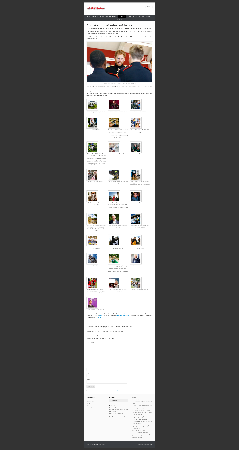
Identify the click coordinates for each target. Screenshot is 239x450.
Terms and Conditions (137, 437)
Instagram (149, 16)
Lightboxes (89, 403)
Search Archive (90, 401)
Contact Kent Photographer (138, 399)
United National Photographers (123, 315)
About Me (95, 16)
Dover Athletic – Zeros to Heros (116, 413)
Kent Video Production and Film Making (141, 434)
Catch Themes (149, 444)
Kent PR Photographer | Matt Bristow (140, 432)
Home (88, 16)
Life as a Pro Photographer (136, 16)
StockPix (101, 315)
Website (88, 379)
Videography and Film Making (108, 16)
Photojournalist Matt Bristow (138, 435)
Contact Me (119, 19)
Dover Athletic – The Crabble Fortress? (118, 415)
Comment (89, 349)
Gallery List (89, 399)
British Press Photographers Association (127, 313)
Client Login (90, 407)
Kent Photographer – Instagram (139, 430)
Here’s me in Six (113, 407)
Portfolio (122, 16)
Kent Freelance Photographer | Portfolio (141, 410)
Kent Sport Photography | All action (141, 416)
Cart (88, 405)
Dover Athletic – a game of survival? (117, 416)
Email (88, 373)
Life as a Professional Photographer (141, 408)
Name (88, 367)
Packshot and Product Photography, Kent (142, 425)
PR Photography (98, 317)
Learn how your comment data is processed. (113, 390)
